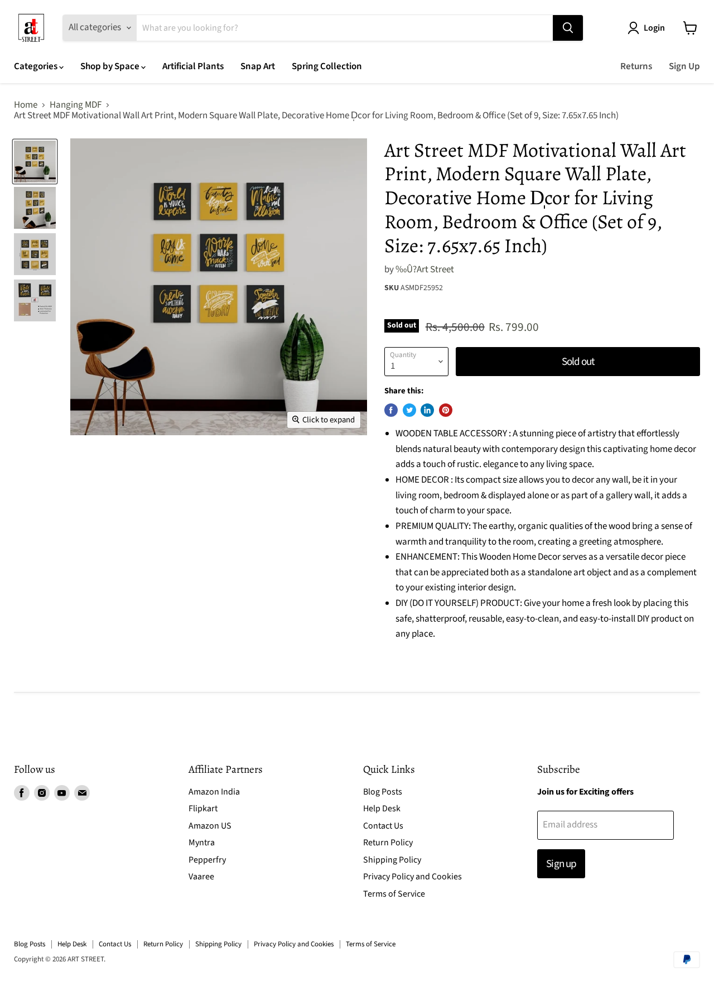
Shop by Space (110, 66)
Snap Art (257, 66)
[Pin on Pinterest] (445, 410)
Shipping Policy (392, 860)
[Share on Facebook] (391, 410)
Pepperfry (207, 860)
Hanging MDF (76, 105)
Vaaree (201, 876)
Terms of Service (394, 894)
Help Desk (382, 808)
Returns (636, 66)
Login (654, 28)
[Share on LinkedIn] (427, 410)
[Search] (568, 28)
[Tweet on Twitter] (409, 410)
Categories (36, 66)
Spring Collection (327, 66)
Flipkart (203, 808)
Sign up (561, 864)
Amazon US (210, 826)
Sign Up (684, 66)
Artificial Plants (193, 66)
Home (25, 105)
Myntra (202, 842)
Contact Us (383, 826)
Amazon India (214, 792)
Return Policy (388, 842)
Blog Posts (382, 792)
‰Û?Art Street (424, 269)
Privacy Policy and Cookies (412, 876)
